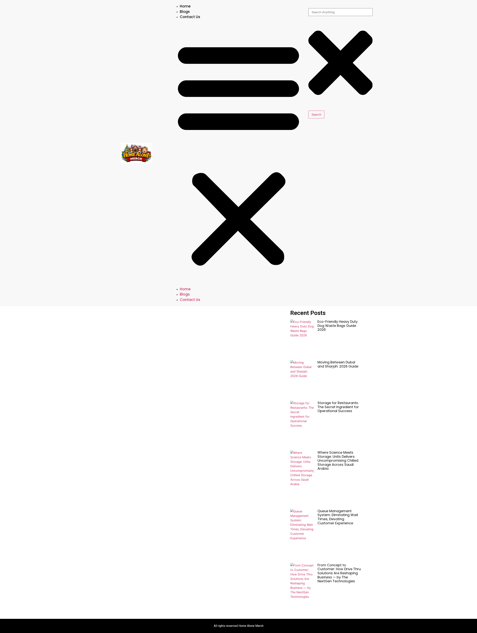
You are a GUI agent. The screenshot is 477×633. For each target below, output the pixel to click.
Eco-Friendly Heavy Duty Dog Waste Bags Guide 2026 (338, 325)
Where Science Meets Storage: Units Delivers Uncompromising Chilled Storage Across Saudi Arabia (338, 460)
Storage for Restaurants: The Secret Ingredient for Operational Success (338, 406)
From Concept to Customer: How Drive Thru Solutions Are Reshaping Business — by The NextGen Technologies (339, 573)
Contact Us (190, 16)
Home (185, 6)
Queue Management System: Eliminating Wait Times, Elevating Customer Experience (338, 517)
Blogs (185, 11)
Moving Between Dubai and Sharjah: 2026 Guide (338, 364)
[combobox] (340, 12)
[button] (238, 153)
